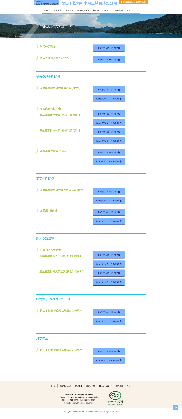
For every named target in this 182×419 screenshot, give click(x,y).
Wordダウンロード (104, 98)
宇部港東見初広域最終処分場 (133, 2)
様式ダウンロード (105, 386)
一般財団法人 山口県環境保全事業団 (46, 2)
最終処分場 (90, 386)
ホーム (53, 386)
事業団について (65, 386)
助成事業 (78, 386)
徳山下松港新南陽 (89, 3)
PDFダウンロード (105, 47)
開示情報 (119, 386)
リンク (129, 386)
